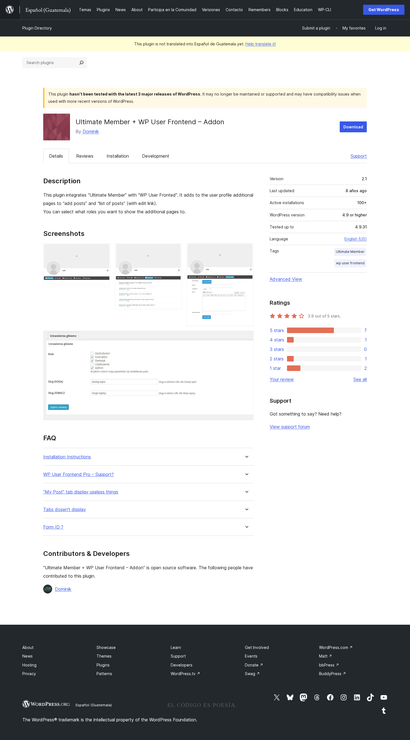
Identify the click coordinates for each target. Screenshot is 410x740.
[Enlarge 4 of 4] (246, 338)
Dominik (91, 131)
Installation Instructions (67, 457)
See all (360, 379)
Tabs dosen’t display (64, 509)
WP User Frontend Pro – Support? (78, 474)
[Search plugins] (81, 62)
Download (353, 126)
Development (155, 156)
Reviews (84, 156)
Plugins (103, 665)
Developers (181, 665)
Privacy (29, 673)
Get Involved (257, 647)
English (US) (355, 238)
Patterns (104, 673)
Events (251, 656)
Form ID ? (53, 527)
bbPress (329, 665)
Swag (252, 673)
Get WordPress (383, 9)
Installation (118, 156)
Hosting (29, 665)
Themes (104, 656)
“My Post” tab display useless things (80, 492)
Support (359, 156)
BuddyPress (332, 673)
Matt (325, 656)
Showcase (106, 647)
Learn (176, 647)
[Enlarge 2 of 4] (174, 251)
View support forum (290, 426)
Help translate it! (260, 43)
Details (56, 156)
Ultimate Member (350, 252)
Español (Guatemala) (94, 705)
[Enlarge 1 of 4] (103, 251)
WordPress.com (336, 647)
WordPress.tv (185, 673)
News (27, 656)
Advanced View (286, 279)
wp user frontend (350, 263)
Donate (254, 665)
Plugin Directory (37, 28)
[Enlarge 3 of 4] (246, 251)
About (27, 647)
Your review (282, 379)
